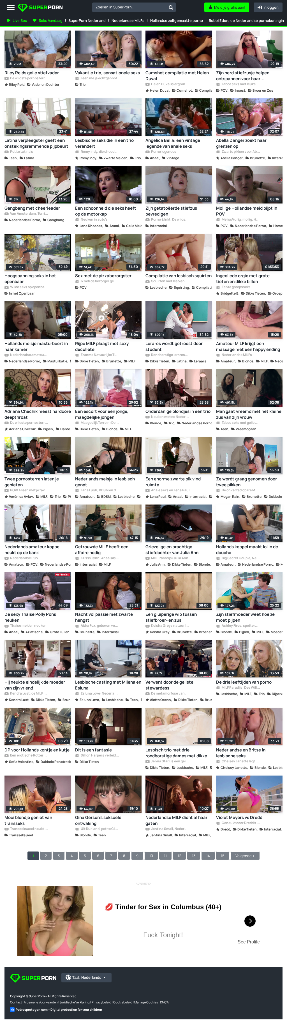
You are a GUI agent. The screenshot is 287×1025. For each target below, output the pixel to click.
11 (165, 855)
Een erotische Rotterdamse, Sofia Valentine (29, 756)
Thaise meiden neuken (28, 626)
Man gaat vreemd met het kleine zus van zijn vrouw (248, 414)
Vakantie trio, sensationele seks (107, 73)
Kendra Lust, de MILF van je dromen (29, 694)
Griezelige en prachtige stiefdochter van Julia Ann (171, 550)
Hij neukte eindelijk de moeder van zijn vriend (34, 685)
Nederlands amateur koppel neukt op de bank (32, 550)
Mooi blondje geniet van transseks (28, 820)
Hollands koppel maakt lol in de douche (247, 550)
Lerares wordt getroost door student (174, 346)
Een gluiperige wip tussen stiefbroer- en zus (171, 617)
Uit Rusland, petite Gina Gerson (99, 829)
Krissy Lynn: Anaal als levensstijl (99, 558)
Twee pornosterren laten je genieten (31, 482)
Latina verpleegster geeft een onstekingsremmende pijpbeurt (36, 143)
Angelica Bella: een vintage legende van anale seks (172, 143)
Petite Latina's (21, 152)
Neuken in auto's (94, 220)
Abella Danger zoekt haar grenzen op (241, 143)
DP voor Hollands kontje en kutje (37, 750)
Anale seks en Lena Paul (170, 490)
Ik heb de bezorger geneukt (99, 281)
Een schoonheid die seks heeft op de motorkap (105, 211)
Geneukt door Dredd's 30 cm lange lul (240, 823)
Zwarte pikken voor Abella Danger (240, 152)
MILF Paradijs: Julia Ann (169, 558)
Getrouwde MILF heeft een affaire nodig (101, 550)
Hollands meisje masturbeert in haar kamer (36, 346)
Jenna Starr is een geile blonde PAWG (170, 761)
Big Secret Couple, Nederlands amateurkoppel (240, 558)
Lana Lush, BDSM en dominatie (99, 490)
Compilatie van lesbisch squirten (178, 276)
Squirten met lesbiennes (170, 281)
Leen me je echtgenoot (98, 78)
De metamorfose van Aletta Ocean (170, 694)
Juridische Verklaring (75, 1002)
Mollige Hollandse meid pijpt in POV (246, 211)
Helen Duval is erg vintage (170, 84)
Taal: (86, 977)
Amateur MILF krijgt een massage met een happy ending (248, 346)
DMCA (164, 1002)
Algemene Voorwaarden (41, 1002)
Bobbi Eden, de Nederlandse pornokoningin (246, 20)
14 (208, 855)
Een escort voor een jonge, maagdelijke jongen (102, 414)
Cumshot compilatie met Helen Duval (177, 76)
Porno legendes (163, 152)
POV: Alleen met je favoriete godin (29, 490)
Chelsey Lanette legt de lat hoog (240, 761)
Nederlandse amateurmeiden (29, 355)
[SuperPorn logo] (40, 8)
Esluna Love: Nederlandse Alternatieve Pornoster (99, 694)
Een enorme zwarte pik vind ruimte (173, 482)
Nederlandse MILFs (128, 20)
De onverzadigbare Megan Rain (240, 490)
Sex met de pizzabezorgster (103, 276)
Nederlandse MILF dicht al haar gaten (176, 820)
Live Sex (20, 20)
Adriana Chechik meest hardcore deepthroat (37, 414)
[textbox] (129, 7)
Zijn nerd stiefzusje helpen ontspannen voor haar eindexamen (242, 76)
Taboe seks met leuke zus (240, 84)
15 (222, 855)
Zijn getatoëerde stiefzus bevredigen (171, 211)
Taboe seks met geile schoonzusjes (240, 423)
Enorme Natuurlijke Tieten (99, 355)
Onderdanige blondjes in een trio (177, 411)
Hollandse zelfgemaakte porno (176, 20)
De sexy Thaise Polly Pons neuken (30, 617)
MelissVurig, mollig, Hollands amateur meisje (240, 220)
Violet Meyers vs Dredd (239, 817)
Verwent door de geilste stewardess (169, 685)
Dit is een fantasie (93, 750)
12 (179, 855)
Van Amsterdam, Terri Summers (29, 214)
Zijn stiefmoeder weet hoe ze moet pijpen (245, 617)
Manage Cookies (146, 1002)
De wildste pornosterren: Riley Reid (29, 78)
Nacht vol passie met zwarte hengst (104, 617)
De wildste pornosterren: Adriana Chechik (29, 423)
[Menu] (10, 8)
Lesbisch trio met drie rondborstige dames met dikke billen (176, 753)
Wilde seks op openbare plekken (29, 287)
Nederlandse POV (24, 558)
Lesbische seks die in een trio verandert (104, 143)
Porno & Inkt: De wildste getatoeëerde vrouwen (170, 220)
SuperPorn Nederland (87, 20)
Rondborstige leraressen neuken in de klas (170, 355)
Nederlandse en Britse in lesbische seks (240, 753)
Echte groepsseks (236, 287)
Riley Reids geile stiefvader (31, 73)
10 (151, 855)
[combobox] (134, 7)
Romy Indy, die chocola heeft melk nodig (99, 152)
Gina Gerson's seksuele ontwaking (98, 820)
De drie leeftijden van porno (244, 682)
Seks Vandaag (51, 20)
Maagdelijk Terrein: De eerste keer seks (99, 423)
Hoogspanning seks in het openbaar (30, 278)
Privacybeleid (101, 1002)
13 (193, 855)
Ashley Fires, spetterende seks (240, 626)
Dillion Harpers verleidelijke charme (99, 756)
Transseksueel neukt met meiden (29, 829)
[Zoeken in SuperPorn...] (171, 7)
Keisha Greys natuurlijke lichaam (170, 626)
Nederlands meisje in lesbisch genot (105, 482)
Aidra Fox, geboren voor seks (99, 626)
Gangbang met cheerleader (32, 208)
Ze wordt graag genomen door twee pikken (246, 482)
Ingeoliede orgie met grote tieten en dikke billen (243, 278)
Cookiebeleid (122, 1002)
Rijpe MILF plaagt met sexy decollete (102, 346)
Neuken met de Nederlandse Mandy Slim (170, 417)
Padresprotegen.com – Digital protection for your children (59, 1009)
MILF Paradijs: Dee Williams (240, 688)
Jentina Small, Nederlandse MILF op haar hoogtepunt (170, 829)
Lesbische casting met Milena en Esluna (108, 685)
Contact (16, 1002)
